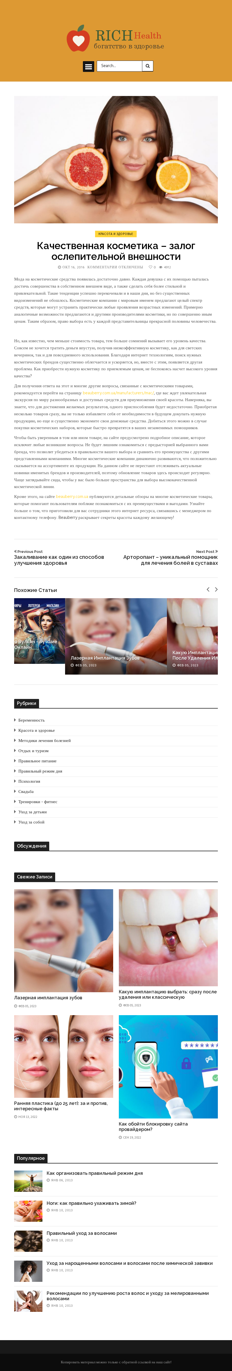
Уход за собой (31, 822)
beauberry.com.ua (72, 496)
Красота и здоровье (115, 234)
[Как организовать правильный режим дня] (28, 1181)
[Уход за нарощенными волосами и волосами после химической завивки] (28, 1271)
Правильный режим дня (40, 771)
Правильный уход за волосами (82, 1233)
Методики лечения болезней (44, 740)
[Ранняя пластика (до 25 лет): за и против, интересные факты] (63, 1056)
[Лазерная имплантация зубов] (116, 636)
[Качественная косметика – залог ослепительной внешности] (116, 159)
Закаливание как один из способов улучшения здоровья (59, 557)
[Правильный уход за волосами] (28, 1241)
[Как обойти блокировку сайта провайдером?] (168, 1066)
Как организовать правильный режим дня (95, 1173)
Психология (29, 781)
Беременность (31, 720)
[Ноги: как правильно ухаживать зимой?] (28, 1211)
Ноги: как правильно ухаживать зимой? (91, 1203)
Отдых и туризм (33, 751)
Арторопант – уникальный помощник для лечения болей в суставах (170, 557)
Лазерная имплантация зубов (105, 658)
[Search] (147, 66)
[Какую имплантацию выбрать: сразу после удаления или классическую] (168, 937)
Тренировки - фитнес (37, 802)
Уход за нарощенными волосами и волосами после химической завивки (130, 1263)
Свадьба (26, 791)
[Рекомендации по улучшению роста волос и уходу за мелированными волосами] (28, 1301)
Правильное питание (37, 761)
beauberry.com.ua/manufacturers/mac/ (118, 393)
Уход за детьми (32, 812)
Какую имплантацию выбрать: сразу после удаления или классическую (168, 994)
